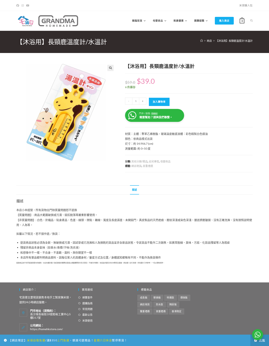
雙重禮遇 (145, 311)
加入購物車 (159, 101)
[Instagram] (22, 5)
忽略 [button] (262, 340)
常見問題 (87, 308)
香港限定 (177, 311)
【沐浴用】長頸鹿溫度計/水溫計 (234, 40)
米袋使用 (87, 320)
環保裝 (184, 297)
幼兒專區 (154, 161)
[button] (110, 68)
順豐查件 (87, 297)
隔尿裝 (173, 304)
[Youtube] (28, 5)
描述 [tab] (134, 189)
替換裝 (157, 297)
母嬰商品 (165, 161)
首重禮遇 (148, 165)
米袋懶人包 (246, 5)
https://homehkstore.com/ (46, 329)
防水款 (159, 304)
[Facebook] (18, 5)
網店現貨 (136, 165)
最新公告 (87, 314)
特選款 (170, 297)
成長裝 (143, 297)
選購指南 (87, 303)
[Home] (201, 40)
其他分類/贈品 (139, 161)
